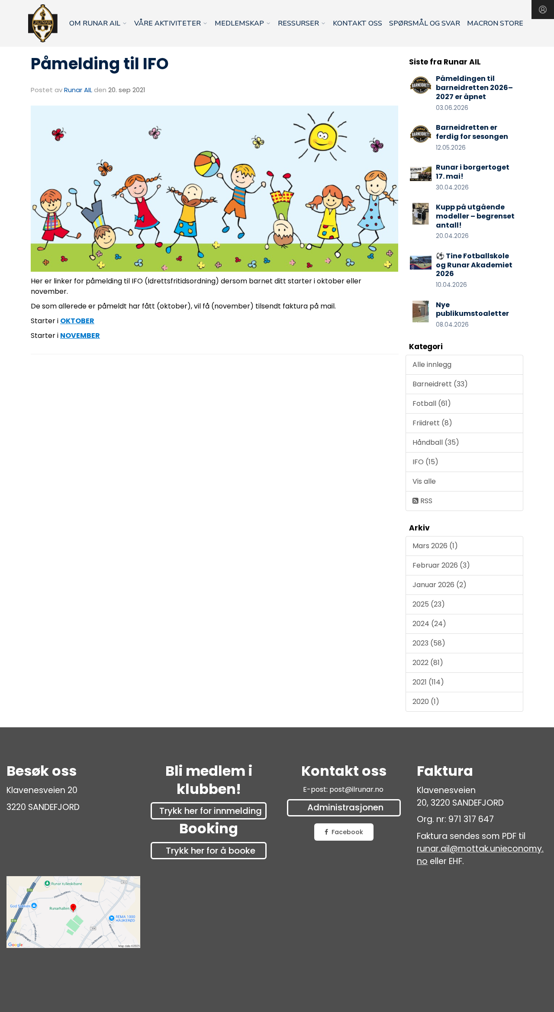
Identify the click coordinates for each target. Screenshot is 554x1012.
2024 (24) (429, 624)
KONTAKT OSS (357, 23)
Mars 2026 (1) (435, 546)
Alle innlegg (431, 364)
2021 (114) (428, 682)
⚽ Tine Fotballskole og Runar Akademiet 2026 (474, 265)
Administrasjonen (345, 807)
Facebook (347, 832)
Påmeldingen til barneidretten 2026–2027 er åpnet (474, 88)
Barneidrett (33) (440, 384)
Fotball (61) (431, 403)
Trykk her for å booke (210, 851)
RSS (425, 501)
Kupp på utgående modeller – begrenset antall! (475, 216)
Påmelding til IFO (100, 63)
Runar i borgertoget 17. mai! (472, 171)
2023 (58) (428, 643)
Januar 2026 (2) (439, 585)
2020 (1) (425, 702)
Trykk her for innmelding (210, 811)
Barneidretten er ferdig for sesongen (472, 131)
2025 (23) (428, 604)
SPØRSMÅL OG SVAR (424, 23)
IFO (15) (425, 462)
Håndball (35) (435, 442)
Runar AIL (78, 89)
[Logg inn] (543, 9)
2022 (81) (427, 663)
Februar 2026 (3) (441, 565)
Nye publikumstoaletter (472, 309)
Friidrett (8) (432, 423)
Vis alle (424, 481)
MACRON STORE (495, 23)
